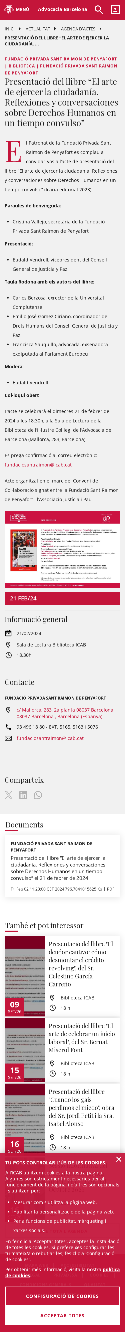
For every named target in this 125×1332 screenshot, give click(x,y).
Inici (10, 29)
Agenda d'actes (78, 29)
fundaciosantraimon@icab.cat (38, 464)
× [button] (118, 1159)
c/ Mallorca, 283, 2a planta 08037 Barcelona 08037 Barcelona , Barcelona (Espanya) (65, 713)
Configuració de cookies (62, 1296)
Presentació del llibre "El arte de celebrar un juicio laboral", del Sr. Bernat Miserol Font (82, 1038)
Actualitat (38, 29)
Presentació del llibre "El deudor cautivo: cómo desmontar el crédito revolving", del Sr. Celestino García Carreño (81, 964)
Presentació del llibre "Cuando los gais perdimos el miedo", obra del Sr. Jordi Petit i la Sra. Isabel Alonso (81, 1108)
